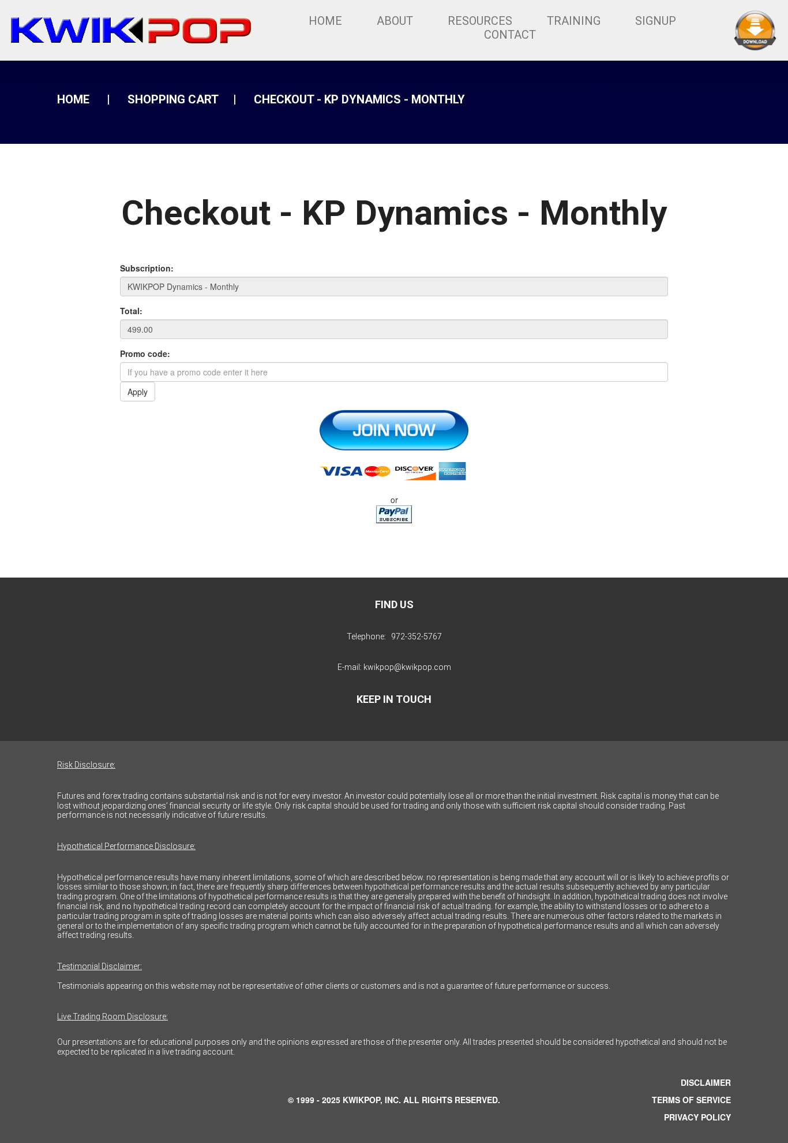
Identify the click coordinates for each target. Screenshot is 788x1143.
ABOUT (395, 21)
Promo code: (145, 353)
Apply (137, 391)
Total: (131, 311)
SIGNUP (655, 21)
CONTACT (510, 35)
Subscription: (147, 268)
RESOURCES (480, 21)
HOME (325, 21)
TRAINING (574, 21)
